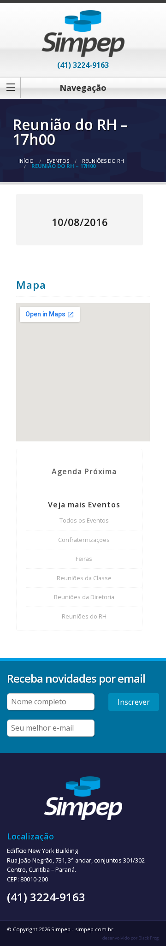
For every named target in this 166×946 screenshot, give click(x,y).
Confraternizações (84, 539)
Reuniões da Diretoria (84, 597)
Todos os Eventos (84, 520)
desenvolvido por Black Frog (130, 938)
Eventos (58, 160)
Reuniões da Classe (84, 578)
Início (26, 160)
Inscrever (134, 702)
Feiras (84, 558)
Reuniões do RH (103, 160)
